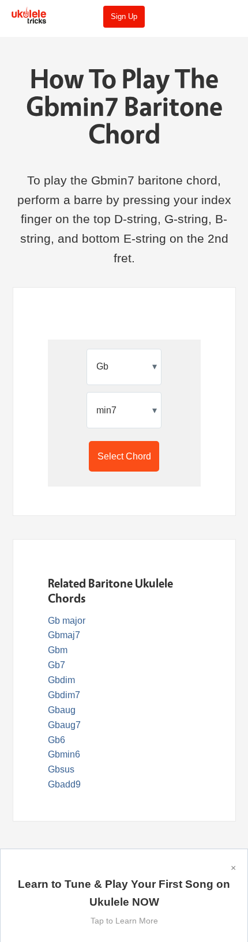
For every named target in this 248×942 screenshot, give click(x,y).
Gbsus (61, 769)
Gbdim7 (64, 695)
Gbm (57, 650)
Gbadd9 (64, 784)
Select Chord (124, 456)
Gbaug (62, 710)
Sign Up (124, 16)
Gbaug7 (64, 725)
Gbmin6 (64, 754)
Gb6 (56, 740)
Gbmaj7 (64, 635)
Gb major (66, 621)
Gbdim (61, 680)
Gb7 (56, 665)
